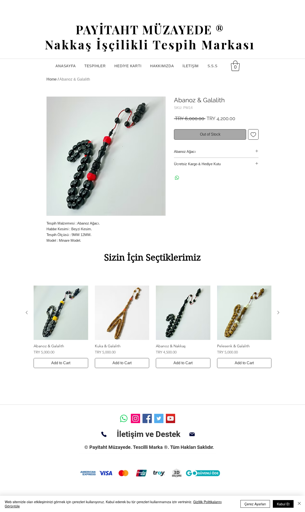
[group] (152, 327)
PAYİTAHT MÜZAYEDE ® (150, 29)
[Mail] (192, 434)
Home (51, 79)
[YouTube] (170, 418)
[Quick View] (61, 313)
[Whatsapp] (123, 418)
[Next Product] (278, 312)
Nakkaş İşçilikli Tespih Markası (150, 44)
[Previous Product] (27, 312)
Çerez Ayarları (255, 504)
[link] (235, 66)
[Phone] (104, 434)
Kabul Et (283, 504)
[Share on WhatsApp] (177, 178)
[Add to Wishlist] (253, 134)
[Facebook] (147, 418)
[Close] (299, 504)
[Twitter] (158, 418)
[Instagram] (135, 418)
